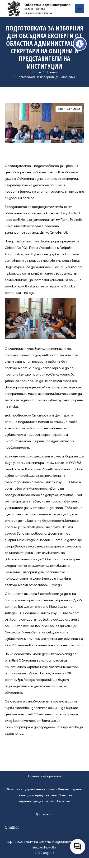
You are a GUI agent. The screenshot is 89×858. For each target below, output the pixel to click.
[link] (80, 44)
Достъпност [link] (45, 814)
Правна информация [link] (44, 776)
